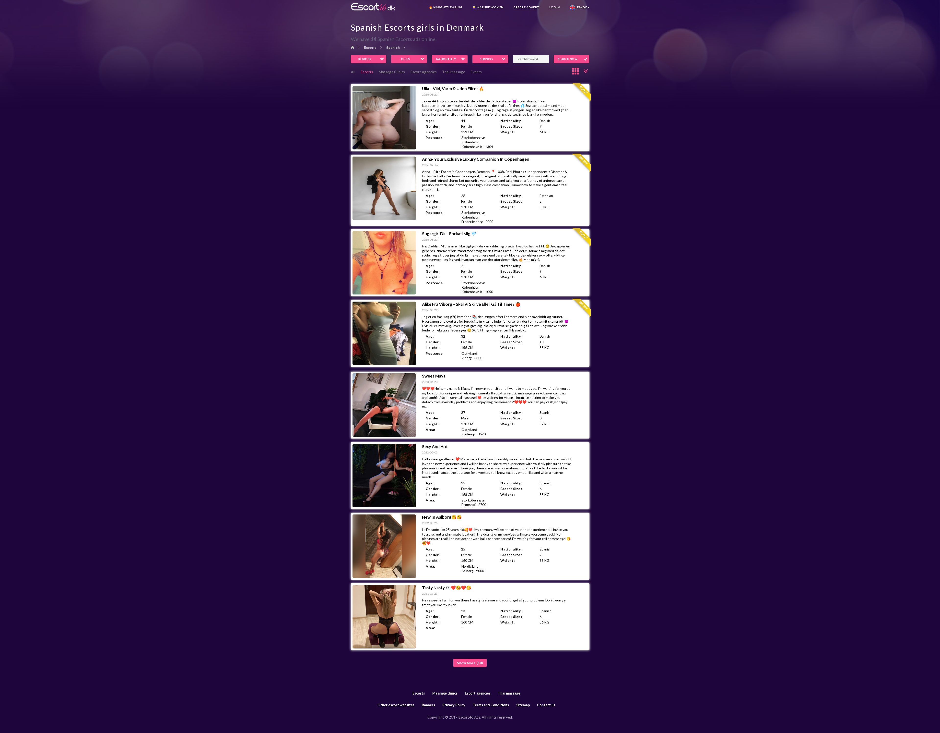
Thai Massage (453, 72)
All (353, 72)
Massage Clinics (391, 72)
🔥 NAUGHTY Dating (445, 7)
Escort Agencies (423, 72)
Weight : (507, 132)
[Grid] (576, 71)
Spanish (393, 47)
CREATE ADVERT (526, 7)
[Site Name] (373, 7)
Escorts (370, 47)
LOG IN (554, 7)
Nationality (446, 59)
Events (476, 72)
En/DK (581, 7)
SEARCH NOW (567, 59)
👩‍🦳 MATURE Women (488, 7)
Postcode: (435, 137)
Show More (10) (470, 663)
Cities (405, 59)
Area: (430, 430)
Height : (433, 132)
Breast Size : (511, 126)
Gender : (433, 126)
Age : (430, 121)
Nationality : (511, 121)
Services (486, 59)
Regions (364, 59)
